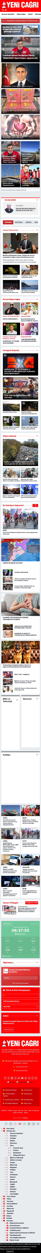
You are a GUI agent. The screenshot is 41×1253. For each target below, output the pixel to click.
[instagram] (15, 1124)
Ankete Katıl (8, 1030)
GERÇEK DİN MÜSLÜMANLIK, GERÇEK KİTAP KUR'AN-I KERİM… (26, 209)
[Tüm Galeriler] (37, 350)
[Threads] (29, 1078)
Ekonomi (27, 699)
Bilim (24, 818)
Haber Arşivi (27, 1103)
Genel (5, 818)
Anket (30, 14)
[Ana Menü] (6, 10)
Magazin (13, 1167)
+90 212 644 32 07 (22, 1067)
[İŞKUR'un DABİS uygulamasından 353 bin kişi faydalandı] (10, 859)
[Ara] (3, 10)
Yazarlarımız (10, 200)
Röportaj (13, 1165)
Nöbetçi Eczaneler (11, 1090)
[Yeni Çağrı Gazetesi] (20, 4)
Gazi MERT (19, 206)
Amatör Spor (18, 1148)
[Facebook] (5, 1078)
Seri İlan (9, 1206)
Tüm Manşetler (28, 1099)
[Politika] (37, 755)
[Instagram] (15, 1078)
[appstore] (11, 1082)
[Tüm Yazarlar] (37, 200)
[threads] (33, 1124)
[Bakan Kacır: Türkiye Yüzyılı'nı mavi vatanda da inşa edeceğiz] (30, 810)
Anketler (10, 1213)
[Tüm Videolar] (37, 436)
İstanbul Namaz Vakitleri (9, 1095)
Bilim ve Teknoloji (7, 700)
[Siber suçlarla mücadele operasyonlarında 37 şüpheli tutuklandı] (10, 881)
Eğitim (12, 1187)
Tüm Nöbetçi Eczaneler (21, 983)
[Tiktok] (25, 1078)
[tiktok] (29, 1124)
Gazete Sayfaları (7, 14)
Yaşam (26, 1112)
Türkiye (13, 1170)
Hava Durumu (28, 1090)
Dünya (28, 222)
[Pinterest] (12, 1078)
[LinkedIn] (18, 1078)
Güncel (12, 1177)
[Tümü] (37, 299)
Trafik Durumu (28, 1093)
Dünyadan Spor (19, 1155)
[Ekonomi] (37, 699)
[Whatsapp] (32, 1078)
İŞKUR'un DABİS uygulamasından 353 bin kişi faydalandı (10, 871)
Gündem (8, 222)
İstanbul (13, 1189)
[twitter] (10, 1124)
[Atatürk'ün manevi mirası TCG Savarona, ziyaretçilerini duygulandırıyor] (10, 810)
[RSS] (36, 1078)
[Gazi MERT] (9, 208)
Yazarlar (9, 1201)
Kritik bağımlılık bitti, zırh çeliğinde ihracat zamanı (30, 892)
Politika (18, 222)
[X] (8, 1078)
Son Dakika (14, 1194)
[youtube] (20, 1124)
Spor (5, 530)
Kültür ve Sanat (18, 1112)
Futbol (15, 1150)
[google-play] (21, 1082)
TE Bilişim (25, 1118)
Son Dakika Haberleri (11, 1103)
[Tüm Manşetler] (37, 230)
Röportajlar (21, 14)
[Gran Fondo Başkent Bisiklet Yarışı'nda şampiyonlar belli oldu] (20, 519)
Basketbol (17, 1153)
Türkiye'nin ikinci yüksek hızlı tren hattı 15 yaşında (30, 871)
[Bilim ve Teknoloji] (17, 700)
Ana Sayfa (10, 1128)
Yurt (11, 1172)
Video (8, 1199)
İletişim (9, 1218)
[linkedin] (38, 1124)
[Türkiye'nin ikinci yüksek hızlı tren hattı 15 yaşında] (30, 859)
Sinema (13, 1191)
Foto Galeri (10, 1196)
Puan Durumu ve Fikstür (12, 1099)
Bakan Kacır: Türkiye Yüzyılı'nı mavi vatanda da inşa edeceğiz (30, 821)
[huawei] (30, 1082)
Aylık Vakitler (7, 956)
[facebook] (6, 1124)
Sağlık (12, 1184)
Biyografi (13, 1182)
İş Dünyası (14, 1174)
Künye (8, 1216)
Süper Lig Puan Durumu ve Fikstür (22, 1233)
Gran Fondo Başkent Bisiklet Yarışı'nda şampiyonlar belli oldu (30, 844)
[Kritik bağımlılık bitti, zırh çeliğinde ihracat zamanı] (30, 881)
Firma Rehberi (11, 1204)
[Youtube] (22, 1078)
